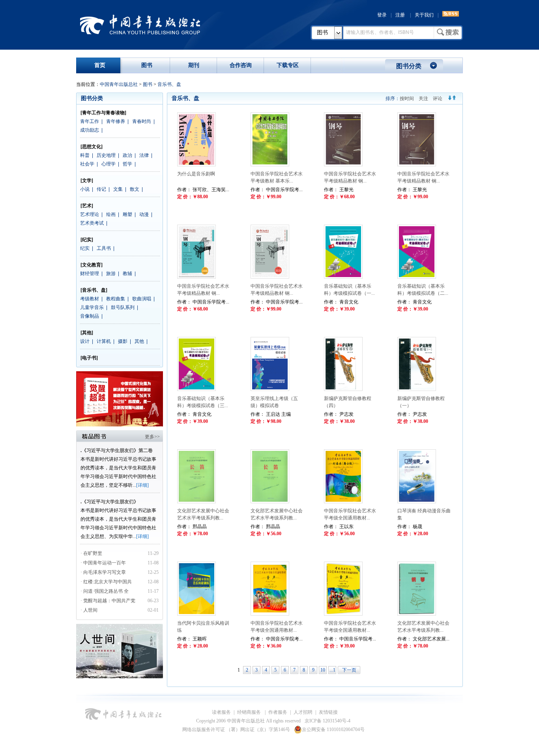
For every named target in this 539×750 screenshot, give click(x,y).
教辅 (127, 273)
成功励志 (89, 130)
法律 (144, 155)
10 (322, 670)
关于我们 (424, 15)
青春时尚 (141, 121)
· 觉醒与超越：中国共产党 (108, 600)
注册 (400, 15)
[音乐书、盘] (93, 290)
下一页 (349, 670)
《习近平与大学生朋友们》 (110, 501)
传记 (101, 189)
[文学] (86, 180)
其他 (139, 341)
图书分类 (408, 66)
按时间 (407, 98)
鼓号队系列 (123, 307)
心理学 (108, 164)
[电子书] (89, 358)
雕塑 (127, 214)
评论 (437, 98)
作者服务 (277, 712)
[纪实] (86, 239)
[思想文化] (91, 146)
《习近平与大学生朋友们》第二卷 (117, 450)
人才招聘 (303, 712)
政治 (127, 155)
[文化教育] (91, 265)
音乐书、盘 (169, 84)
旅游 (111, 273)
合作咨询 (241, 65)
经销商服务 (249, 712)
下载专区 (288, 65)
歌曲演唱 (141, 298)
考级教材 (89, 298)
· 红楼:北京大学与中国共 (106, 581)
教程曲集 (115, 298)
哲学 (127, 164)
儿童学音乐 (92, 307)
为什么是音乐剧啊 (196, 174)
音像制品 (89, 316)
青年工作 (89, 121)
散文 (134, 189)
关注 (423, 98)
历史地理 (106, 155)
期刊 (193, 65)
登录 (382, 15)
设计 (85, 341)
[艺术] (86, 205)
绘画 (111, 214)
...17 (332, 670)
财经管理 (89, 273)
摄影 (122, 341)
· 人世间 (88, 610)
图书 (322, 32)
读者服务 (221, 712)
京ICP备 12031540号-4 (327, 721)
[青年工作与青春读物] (103, 112)
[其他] (86, 332)
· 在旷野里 (91, 553)
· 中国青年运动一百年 (103, 563)
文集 (118, 189)
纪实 (85, 248)
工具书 (104, 248)
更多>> (152, 436)
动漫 (144, 214)
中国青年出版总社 (140, 24)
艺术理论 (89, 214)
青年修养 (115, 121)
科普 (85, 155)
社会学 (87, 164)
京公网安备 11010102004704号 (333, 729)
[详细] (142, 485)
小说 (85, 189)
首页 (99, 65)
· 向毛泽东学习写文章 (103, 572)
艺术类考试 (92, 223)
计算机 (104, 341)
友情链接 (328, 712)
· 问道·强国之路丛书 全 (105, 591)
